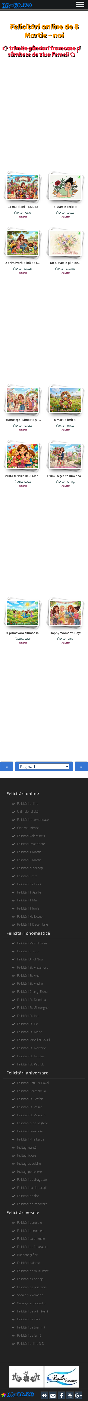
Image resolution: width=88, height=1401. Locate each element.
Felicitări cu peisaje (30, 1279)
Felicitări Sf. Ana (28, 975)
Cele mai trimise (28, 828)
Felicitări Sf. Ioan (28, 1015)
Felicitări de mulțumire (33, 1271)
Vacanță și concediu (31, 1303)
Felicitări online (27, 803)
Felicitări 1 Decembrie (32, 924)
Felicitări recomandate (33, 819)
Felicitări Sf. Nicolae (30, 1056)
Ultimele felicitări (28, 811)
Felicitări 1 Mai (27, 900)
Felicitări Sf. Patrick (30, 1064)
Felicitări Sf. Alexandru (32, 967)
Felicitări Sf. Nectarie (31, 1048)
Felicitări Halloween (30, 916)
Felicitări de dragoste (32, 1179)
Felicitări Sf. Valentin (31, 1115)
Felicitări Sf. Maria (29, 1032)
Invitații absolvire (29, 1163)
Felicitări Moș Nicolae (32, 943)
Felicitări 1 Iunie (28, 908)
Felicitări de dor (28, 1196)
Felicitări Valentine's (31, 836)
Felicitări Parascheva (31, 1091)
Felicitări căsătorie (30, 1131)
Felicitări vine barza (30, 1139)
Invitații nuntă (27, 1147)
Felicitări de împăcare (32, 1204)
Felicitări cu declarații (32, 1187)
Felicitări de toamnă (31, 1327)
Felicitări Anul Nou (30, 959)
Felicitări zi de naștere (32, 1123)
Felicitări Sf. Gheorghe (32, 1007)
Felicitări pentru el (30, 1222)
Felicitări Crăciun (28, 951)
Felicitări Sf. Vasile (29, 1107)
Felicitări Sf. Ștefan (30, 1099)
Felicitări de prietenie (32, 1287)
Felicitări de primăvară (32, 1311)
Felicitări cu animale (31, 1238)
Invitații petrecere (29, 1171)
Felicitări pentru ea (30, 1230)
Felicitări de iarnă (29, 1335)
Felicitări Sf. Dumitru (31, 999)
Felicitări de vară (28, 1319)
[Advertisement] (44, 112)
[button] (80, 3)
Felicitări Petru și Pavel (33, 1083)
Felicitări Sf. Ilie (27, 1024)
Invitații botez (26, 1155)
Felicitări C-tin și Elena (32, 991)
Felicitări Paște (27, 876)
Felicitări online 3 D (30, 1343)
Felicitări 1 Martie (29, 852)
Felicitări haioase (29, 1262)
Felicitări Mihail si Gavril (33, 1040)
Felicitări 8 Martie (29, 860)
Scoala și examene (30, 1295)
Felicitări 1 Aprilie (29, 892)
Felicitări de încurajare (32, 1246)
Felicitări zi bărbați (30, 868)
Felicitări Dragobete (31, 844)
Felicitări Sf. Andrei (30, 983)
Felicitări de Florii (29, 884)
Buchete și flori (27, 1255)
